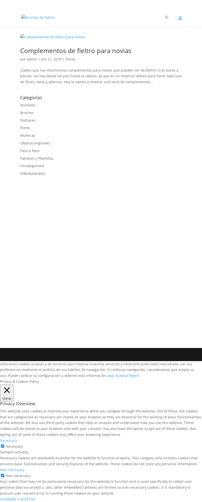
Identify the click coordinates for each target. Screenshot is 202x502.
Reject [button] (134, 375)
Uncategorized (32, 165)
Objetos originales (35, 143)
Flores (70, 59)
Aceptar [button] (122, 375)
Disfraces (27, 120)
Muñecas (27, 135)
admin (32, 59)
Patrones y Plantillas (36, 158)
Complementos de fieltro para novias (75, 50)
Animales (27, 105)
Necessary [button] (8, 440)
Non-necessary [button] (12, 469)
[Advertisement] (57, 258)
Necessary (14, 446)
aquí (111, 375)
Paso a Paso (29, 150)
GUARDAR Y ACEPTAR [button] (17, 499)
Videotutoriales (32, 173)
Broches (27, 112)
